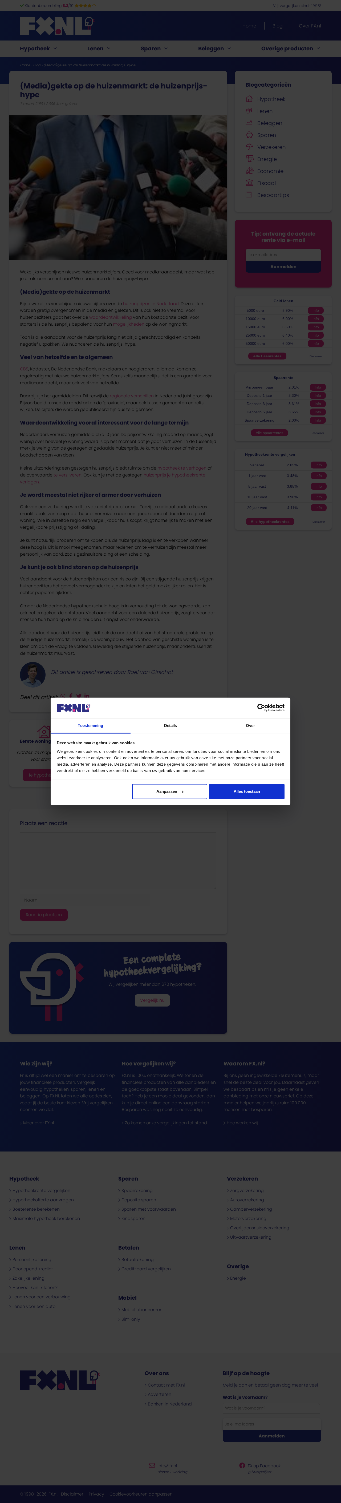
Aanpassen (166, 791)
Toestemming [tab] (90, 725)
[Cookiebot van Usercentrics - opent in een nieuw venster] (261, 708)
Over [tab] (250, 725)
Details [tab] (170, 725)
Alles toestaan (247, 791)
